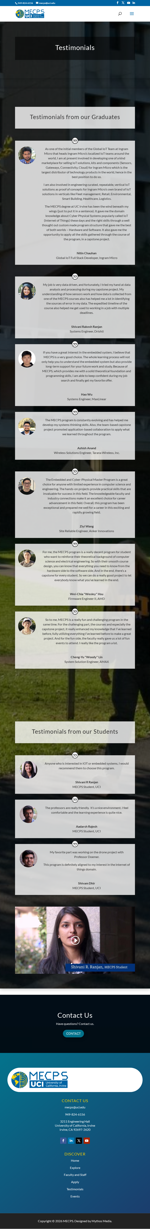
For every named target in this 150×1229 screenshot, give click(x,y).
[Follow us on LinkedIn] (134, 3)
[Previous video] (15, 940)
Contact (73, 1033)
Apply (75, 1182)
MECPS (68, 1221)
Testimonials (75, 1189)
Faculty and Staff (75, 1174)
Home (75, 1160)
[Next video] (134, 940)
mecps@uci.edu (75, 1107)
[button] (75, 940)
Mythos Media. (102, 1221)
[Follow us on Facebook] (117, 2)
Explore (75, 1167)
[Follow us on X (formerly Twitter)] (123, 2)
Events (75, 1196)
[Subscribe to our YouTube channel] (128, 3)
